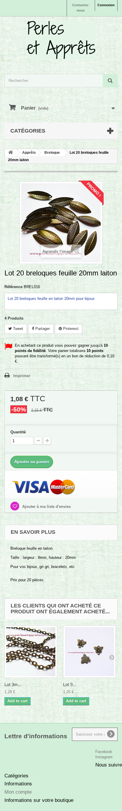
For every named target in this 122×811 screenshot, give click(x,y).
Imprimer (21, 376)
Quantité (18, 432)
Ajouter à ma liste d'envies (46, 506)
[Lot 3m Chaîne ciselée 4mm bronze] (30, 651)
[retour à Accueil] (10, 152)
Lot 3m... (12, 684)
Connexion (106, 5)
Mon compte (18, 792)
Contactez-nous (80, 7)
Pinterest (70, 328)
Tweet (17, 328)
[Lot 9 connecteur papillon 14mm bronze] (89, 651)
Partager (42, 328)
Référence (13, 287)
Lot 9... (69, 684)
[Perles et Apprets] (61, 40)
